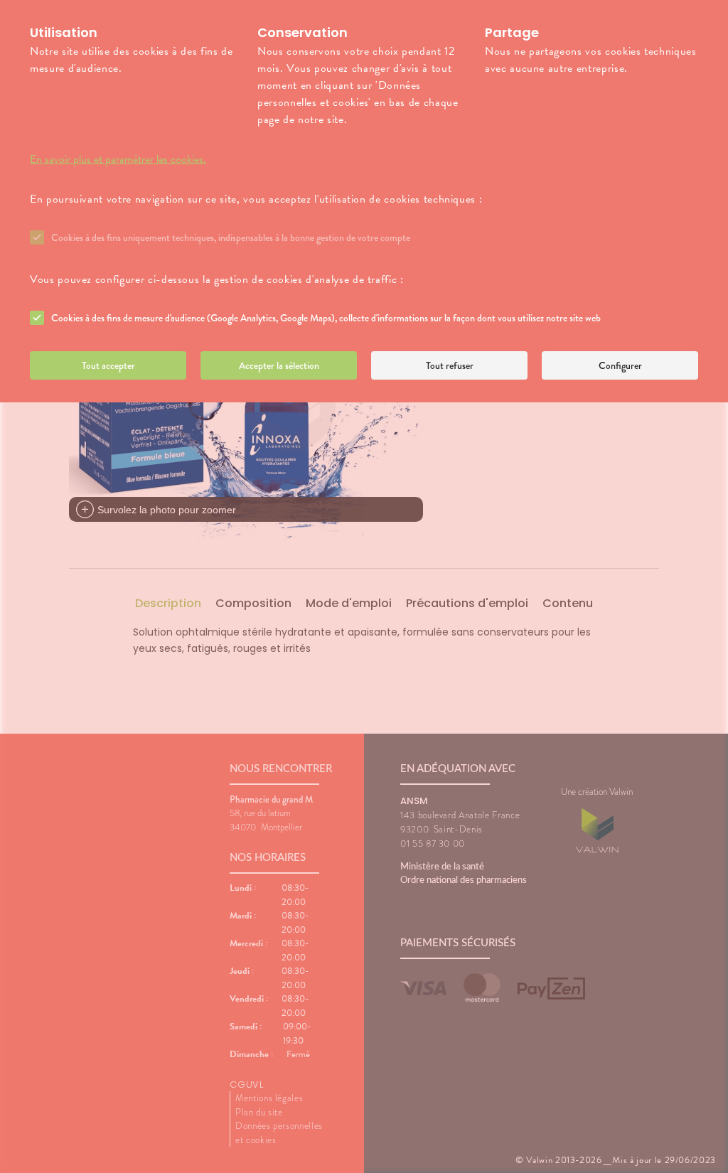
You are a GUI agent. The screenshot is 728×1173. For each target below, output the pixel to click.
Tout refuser (449, 365)
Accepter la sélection (279, 365)
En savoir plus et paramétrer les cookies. (118, 159)
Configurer (620, 365)
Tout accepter (108, 365)
